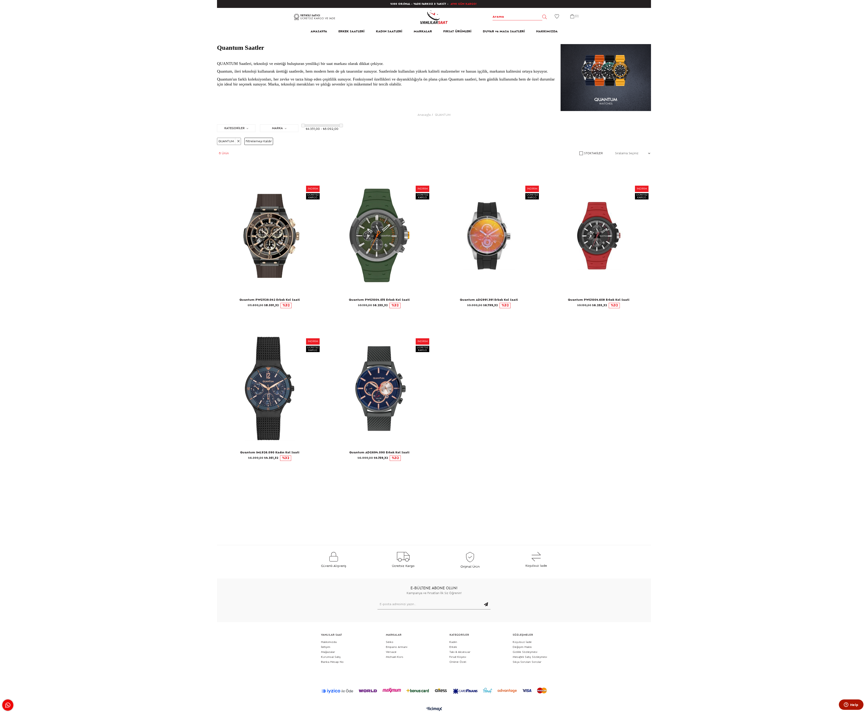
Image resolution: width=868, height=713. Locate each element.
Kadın (453, 642)
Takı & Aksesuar (459, 652)
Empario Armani (396, 647)
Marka (278, 128)
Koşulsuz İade (522, 642)
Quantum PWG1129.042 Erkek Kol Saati (269, 299)
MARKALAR (423, 31)
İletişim (325, 647)
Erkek (453, 647)
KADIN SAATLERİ (389, 31)
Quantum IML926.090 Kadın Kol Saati (269, 452)
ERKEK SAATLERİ (351, 31)
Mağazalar (328, 652)
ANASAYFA (319, 31)
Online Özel (457, 662)
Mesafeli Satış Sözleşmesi (530, 657)
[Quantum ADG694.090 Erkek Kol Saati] (379, 388)
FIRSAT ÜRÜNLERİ (457, 31)
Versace (391, 652)
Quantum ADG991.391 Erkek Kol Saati (489, 299)
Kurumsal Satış (331, 657)
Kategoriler (234, 128)
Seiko (389, 642)
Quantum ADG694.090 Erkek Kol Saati (379, 452)
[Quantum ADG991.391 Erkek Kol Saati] (488, 235)
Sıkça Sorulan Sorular (527, 662)
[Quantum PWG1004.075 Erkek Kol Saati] (379, 235)
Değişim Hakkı (522, 647)
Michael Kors (394, 657)
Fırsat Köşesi (457, 657)
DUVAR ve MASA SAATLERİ (504, 31)
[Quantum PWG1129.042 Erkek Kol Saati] (269, 235)
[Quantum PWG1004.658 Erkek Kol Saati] (598, 235)
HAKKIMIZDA (547, 31)
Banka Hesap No (332, 662)
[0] (572, 16)
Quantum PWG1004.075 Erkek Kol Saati (379, 299)
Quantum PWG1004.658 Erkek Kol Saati (598, 299)
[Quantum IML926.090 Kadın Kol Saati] (269, 388)
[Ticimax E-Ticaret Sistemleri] (434, 709)
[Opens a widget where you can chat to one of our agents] (851, 705)
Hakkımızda (329, 642)
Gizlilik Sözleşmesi (525, 652)
